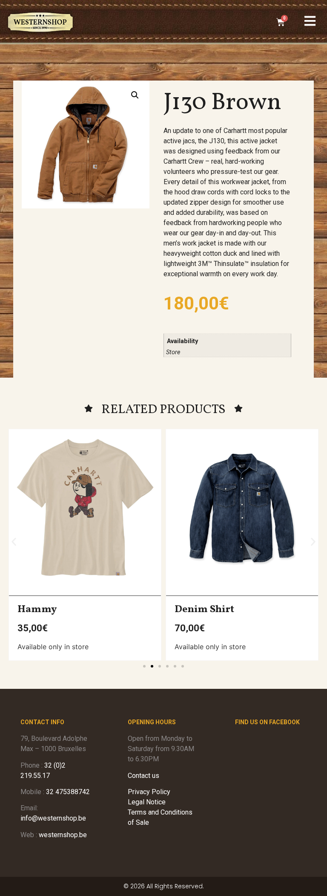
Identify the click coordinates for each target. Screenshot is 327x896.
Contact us (143, 776)
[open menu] (310, 20)
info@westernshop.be (53, 818)
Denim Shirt (204, 609)
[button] (135, 95)
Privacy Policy (149, 792)
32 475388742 (68, 792)
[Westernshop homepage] (40, 22)
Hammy (37, 609)
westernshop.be (63, 835)
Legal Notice (147, 802)
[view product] (85, 508)
